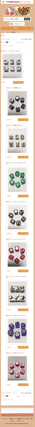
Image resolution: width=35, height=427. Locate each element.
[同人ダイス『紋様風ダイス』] (17, 103)
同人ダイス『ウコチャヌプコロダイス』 (16, 277)
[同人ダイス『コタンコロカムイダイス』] (17, 179)
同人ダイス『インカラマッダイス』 (11, 51)
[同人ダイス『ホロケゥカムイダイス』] (17, 217)
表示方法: (3, 42)
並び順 (3, 39)
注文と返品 (26, 418)
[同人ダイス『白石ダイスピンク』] (17, 368)
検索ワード (13, 418)
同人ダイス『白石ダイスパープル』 (16, 315)
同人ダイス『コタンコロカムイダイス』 (16, 163)
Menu (15, 28)
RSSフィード (20, 421)
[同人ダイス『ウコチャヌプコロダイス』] (17, 293)
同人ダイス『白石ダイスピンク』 (15, 353)
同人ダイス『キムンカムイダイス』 (16, 239)
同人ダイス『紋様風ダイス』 (14, 88)
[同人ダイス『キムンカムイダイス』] (17, 254)
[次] (12, 45)
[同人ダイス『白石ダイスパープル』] (17, 331)
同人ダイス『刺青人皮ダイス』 (15, 125)
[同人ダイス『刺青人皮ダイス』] (17, 141)
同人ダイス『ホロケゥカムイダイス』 (17, 201)
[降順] (16, 39)
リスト (9, 42)
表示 (17, 42)
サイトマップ (5, 418)
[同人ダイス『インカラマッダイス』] (12, 54)
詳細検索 (19, 418)
